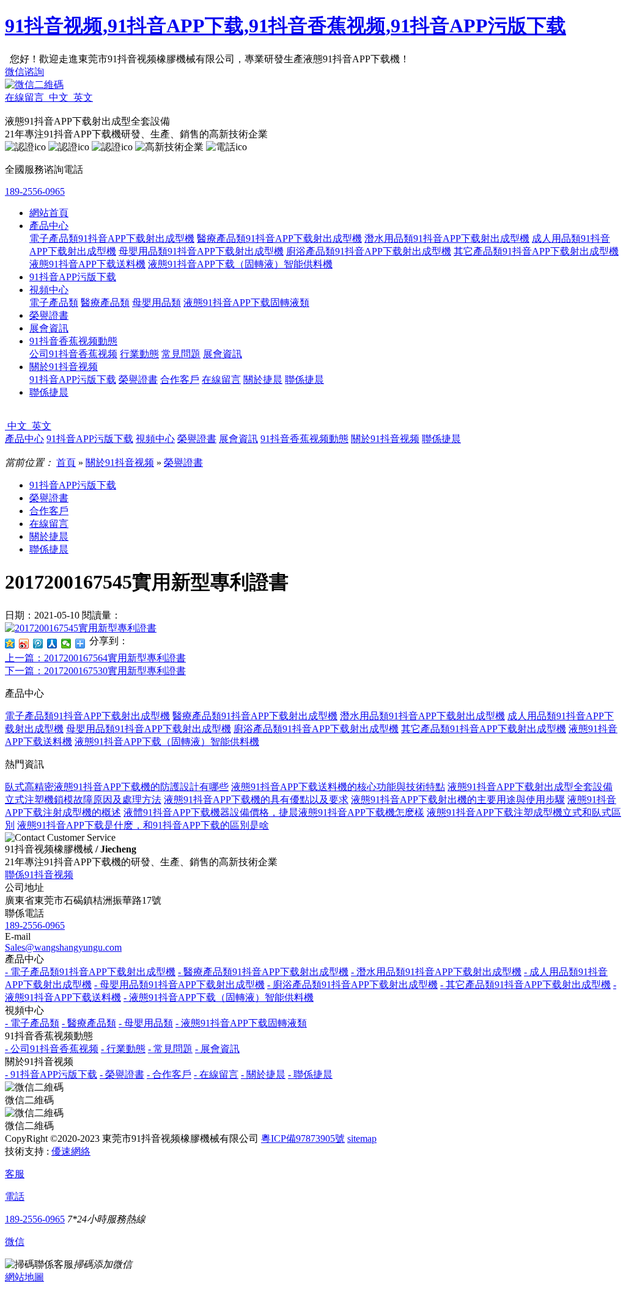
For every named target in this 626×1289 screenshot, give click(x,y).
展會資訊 (48, 328)
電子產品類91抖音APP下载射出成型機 (111, 238)
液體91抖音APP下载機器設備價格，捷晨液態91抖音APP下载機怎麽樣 (273, 812)
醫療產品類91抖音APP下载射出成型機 (279, 238)
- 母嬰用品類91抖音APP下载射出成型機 (179, 984)
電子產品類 (53, 302)
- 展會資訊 (217, 1049)
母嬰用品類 (156, 302)
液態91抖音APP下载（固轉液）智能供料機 (240, 264)
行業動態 (139, 354)
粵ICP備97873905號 (303, 1138)
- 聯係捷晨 (310, 1074)
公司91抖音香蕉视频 (73, 354)
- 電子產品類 (32, 1023)
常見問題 (181, 354)
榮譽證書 (48, 315)
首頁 (66, 462)
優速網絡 (70, 1151)
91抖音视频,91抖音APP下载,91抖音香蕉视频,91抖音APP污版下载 (285, 26)
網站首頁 (48, 213)
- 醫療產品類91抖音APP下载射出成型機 (263, 972)
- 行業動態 (123, 1049)
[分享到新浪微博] (24, 643)
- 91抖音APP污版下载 (51, 1074)
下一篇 (95, 671)
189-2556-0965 (35, 191)
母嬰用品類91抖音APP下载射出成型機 (201, 251)
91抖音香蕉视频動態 (73, 341)
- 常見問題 (170, 1049)
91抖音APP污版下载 (72, 277)
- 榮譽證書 (122, 1074)
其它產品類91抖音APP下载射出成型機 (536, 251)
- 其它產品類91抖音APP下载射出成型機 (525, 984)
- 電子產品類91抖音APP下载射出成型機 (90, 972)
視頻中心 (48, 290)
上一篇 (95, 658)
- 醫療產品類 (89, 1023)
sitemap (362, 1138)
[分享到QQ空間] (10, 643)
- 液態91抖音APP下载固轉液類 (241, 1023)
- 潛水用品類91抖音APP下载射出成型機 (436, 972)
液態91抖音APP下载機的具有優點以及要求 (256, 799)
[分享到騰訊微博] (38, 643)
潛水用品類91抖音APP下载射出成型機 (446, 238)
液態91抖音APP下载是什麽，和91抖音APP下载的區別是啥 (143, 825)
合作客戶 (179, 379)
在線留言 (221, 379)
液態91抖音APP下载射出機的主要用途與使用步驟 (458, 799)
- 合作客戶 (169, 1074)
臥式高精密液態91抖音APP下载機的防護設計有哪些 (117, 787)
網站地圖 (24, 1277)
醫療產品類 (105, 302)
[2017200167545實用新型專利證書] (80, 628)
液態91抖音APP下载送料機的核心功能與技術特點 (338, 787)
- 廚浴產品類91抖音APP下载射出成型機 (352, 984)
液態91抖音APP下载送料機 (87, 264)
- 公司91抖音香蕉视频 (51, 1049)
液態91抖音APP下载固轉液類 (246, 302)
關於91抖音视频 (63, 366)
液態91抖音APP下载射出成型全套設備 (530, 787)
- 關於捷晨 (263, 1074)
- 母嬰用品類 (146, 1023)
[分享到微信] (66, 643)
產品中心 (48, 225)
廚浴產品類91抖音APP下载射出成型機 (368, 251)
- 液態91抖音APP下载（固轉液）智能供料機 (218, 997)
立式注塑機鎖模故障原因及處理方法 (83, 799)
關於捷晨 (262, 379)
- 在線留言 (216, 1074)
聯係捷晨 (304, 379)
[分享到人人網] (52, 643)
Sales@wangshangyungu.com (63, 947)
